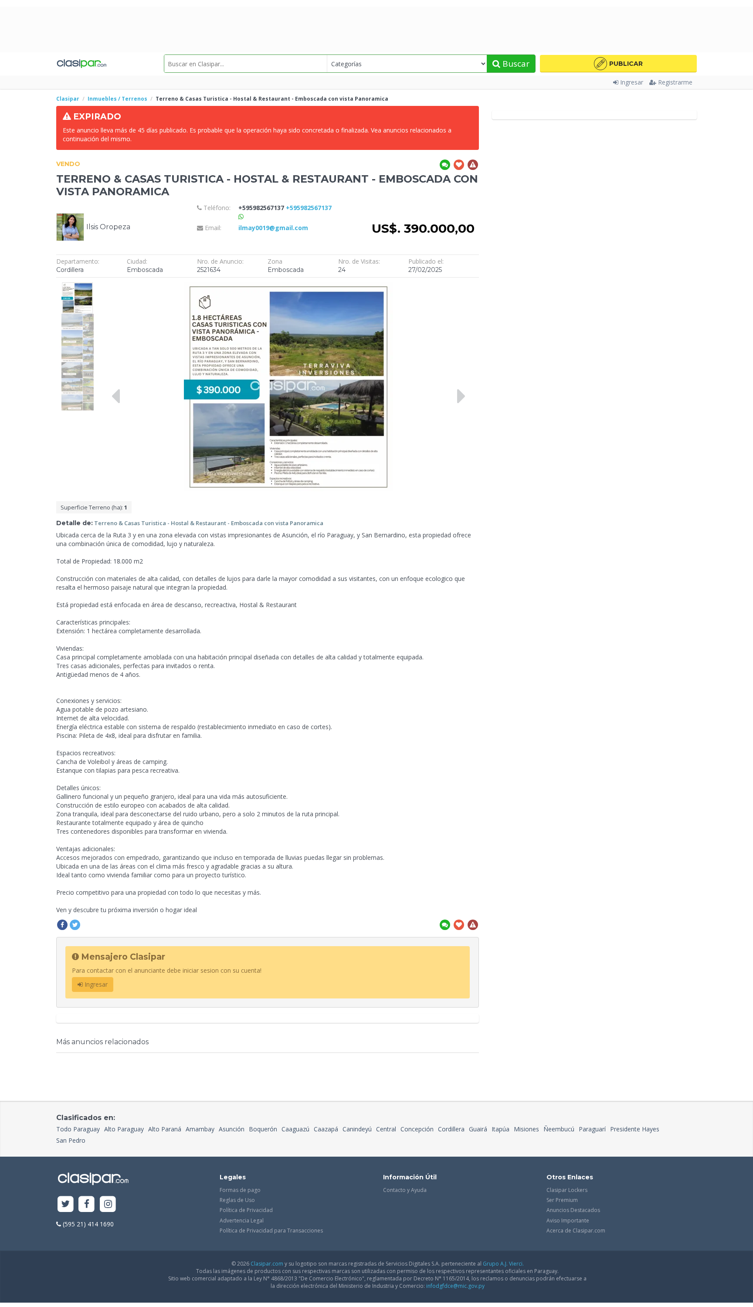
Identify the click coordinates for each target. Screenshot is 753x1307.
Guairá (478, 1129)
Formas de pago (240, 1190)
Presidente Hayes (634, 1129)
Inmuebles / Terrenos (117, 98)
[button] (618, 63)
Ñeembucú (558, 1129)
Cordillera (451, 1129)
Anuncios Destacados (573, 1210)
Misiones (526, 1129)
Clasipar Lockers (566, 1190)
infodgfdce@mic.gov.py (455, 1286)
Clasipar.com (267, 1263)
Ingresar (631, 82)
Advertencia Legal (242, 1220)
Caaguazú (295, 1129)
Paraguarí (592, 1129)
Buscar (514, 63)
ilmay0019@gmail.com (273, 228)
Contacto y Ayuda (405, 1190)
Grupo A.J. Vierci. (503, 1263)
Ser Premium (562, 1200)
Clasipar (67, 98)
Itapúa (500, 1129)
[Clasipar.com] (81, 63)
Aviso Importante (567, 1220)
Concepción (417, 1129)
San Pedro (70, 1140)
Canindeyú (357, 1129)
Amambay (200, 1129)
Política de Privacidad (246, 1210)
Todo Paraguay (78, 1129)
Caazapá (326, 1129)
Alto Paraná (164, 1129)
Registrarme (675, 82)
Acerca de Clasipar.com (575, 1230)
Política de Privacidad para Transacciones (271, 1230)
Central (386, 1129)
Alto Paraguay (124, 1129)
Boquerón (263, 1129)
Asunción (231, 1129)
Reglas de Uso (237, 1200)
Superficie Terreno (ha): (94, 507)
